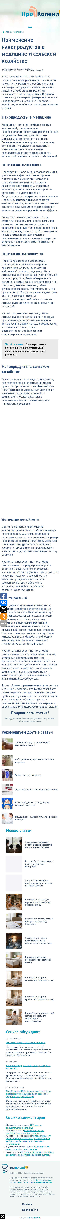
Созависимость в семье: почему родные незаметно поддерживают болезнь (38, 845)
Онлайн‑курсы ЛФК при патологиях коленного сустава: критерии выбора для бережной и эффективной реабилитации (28, 1094)
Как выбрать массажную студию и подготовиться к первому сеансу (37, 902)
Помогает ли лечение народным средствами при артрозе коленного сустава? (30, 1153)
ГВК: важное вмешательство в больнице (25, 1042)
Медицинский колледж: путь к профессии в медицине (36, 818)
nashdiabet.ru (34, 1217)
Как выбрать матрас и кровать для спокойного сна (39, 979)
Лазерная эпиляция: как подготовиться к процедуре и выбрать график (39, 883)
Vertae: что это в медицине (28, 775)
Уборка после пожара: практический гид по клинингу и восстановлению (38, 940)
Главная (27, 1204)
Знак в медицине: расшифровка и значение (36, 789)
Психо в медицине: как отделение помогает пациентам (32, 804)
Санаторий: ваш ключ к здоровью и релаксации (27, 1148)
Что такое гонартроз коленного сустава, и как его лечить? (28, 1067)
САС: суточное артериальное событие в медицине (34, 760)
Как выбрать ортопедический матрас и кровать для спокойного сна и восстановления (39, 1017)
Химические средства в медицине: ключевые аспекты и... (32, 744)
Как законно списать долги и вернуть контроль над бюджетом (39, 921)
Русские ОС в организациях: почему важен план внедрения (39, 864)
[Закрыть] (2, 1216)
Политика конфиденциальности (37, 1182)
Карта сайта (30, 1209)
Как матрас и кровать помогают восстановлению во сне (38, 960)
